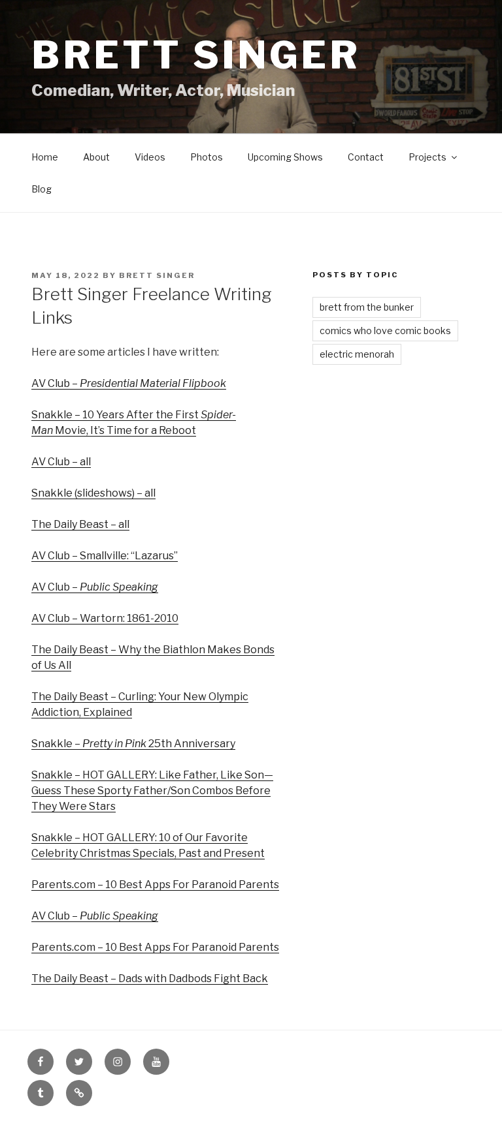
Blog (41, 188)
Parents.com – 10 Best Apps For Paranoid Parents (155, 884)
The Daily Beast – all (80, 524)
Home (44, 156)
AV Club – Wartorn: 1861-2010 (104, 618)
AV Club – (128, 383)
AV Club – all (61, 461)
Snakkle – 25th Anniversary (133, 743)
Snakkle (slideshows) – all (93, 493)
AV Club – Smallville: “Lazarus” (104, 555)
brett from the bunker (367, 307)
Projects (427, 156)
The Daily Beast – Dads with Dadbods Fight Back (149, 978)
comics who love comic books (385, 330)
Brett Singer (196, 55)
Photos (206, 156)
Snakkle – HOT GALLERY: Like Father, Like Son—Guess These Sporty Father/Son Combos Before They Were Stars (152, 790)
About (96, 156)
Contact (366, 156)
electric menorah (357, 354)
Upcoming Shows (285, 156)
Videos (150, 156)
